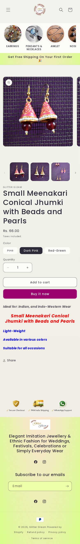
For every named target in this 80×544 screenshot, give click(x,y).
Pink (12, 251)
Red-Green (57, 251)
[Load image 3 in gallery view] (60, 172)
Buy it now (40, 294)
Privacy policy (57, 532)
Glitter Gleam (37, 527)
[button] (8, 9)
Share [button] (11, 360)
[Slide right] (75, 172)
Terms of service (42, 538)
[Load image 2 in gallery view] (40, 172)
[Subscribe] (67, 486)
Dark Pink (31, 251)
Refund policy (36, 532)
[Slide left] (4, 172)
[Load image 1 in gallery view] (19, 172)
